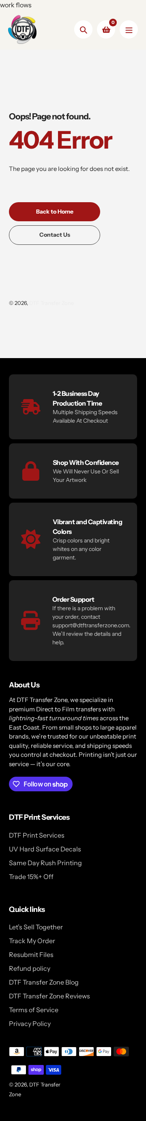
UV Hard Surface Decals (45, 849)
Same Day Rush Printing (45, 863)
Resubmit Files (31, 954)
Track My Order (32, 941)
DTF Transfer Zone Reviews (49, 996)
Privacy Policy (30, 1023)
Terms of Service (33, 1010)
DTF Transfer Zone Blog (44, 982)
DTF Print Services (36, 835)
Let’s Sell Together (36, 927)
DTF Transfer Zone (51, 303)
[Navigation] (129, 29)
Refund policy (29, 968)
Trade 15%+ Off (31, 877)
